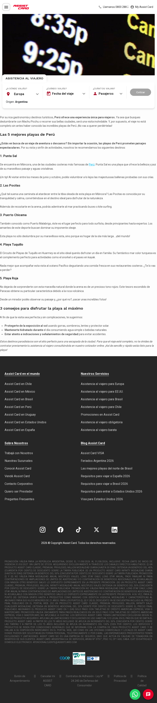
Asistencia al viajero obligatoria (102, 422)
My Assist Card (144, 6)
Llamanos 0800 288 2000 (115, 6)
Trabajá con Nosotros (19, 453)
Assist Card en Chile (18, 384)
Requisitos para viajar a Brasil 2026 (104, 484)
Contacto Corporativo (19, 484)
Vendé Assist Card (17, 476)
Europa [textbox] (19, 94)
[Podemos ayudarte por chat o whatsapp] (135, 694)
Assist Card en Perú (18, 407)
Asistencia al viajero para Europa (102, 384)
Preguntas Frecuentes (19, 499)
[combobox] (22, 94)
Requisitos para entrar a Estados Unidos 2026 (111, 491)
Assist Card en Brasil (19, 399)
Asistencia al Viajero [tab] (24, 78)
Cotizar (140, 92)
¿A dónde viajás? (16, 88)
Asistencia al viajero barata (99, 430)
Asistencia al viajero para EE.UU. (102, 391)
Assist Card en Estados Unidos (25, 422)
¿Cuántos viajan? (104, 88)
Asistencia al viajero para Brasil (102, 399)
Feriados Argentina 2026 (97, 461)
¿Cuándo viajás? (56, 88)
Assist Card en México (20, 391)
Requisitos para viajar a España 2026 (105, 476)
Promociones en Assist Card (100, 414)
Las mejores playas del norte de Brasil (106, 468)
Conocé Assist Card (18, 468)
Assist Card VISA (92, 453)
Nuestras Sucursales (19, 461)
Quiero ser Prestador (19, 491)
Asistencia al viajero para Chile (101, 407)
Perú (92, 164)
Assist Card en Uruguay (20, 414)
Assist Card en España (20, 430)
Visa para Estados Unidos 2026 (102, 499)
